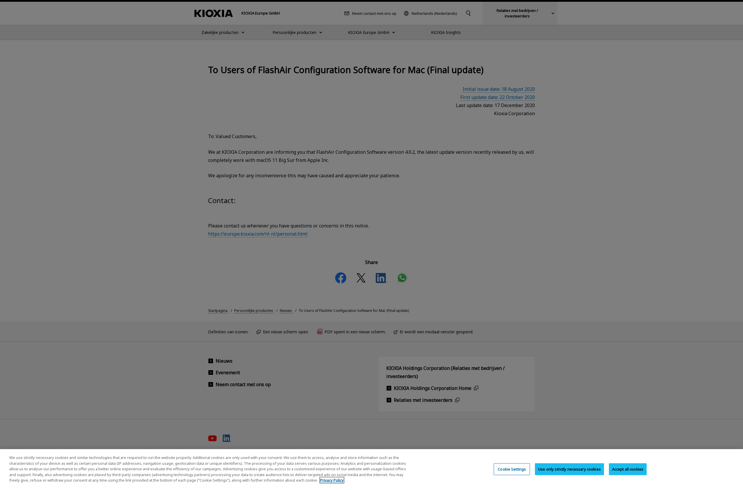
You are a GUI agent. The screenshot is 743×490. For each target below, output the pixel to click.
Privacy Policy (332, 480)
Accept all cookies (627, 468)
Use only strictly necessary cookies (569, 468)
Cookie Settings (512, 468)
